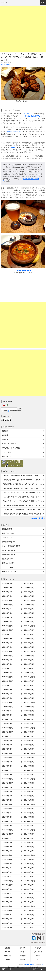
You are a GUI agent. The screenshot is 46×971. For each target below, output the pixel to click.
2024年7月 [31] (29, 634)
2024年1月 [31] (29, 647)
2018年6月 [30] (7, 791)
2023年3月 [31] (29, 668)
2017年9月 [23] (29, 808)
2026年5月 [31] (29, 587)
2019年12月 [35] (7, 753)
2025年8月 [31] (7, 609)
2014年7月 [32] (29, 889)
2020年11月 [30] (29, 728)
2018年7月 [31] (29, 787)
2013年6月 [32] (7, 919)
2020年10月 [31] (7, 732)
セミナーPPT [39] (8, 567)
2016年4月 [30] (7, 847)
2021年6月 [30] (7, 715)
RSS (38, 959)
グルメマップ (38, 952)
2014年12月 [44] (7, 881)
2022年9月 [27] (29, 681)
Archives (22, 959)
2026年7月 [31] (29, 583)
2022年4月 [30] (7, 694)
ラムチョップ (28, 114)
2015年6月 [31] (7, 868)
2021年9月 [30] (29, 706)
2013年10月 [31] (7, 910)
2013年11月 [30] (29, 906)
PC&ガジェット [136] (9, 571)
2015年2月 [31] (7, 876)
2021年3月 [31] (29, 719)
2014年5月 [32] (29, 893)
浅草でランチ (8, 956)
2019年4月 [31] (7, 770)
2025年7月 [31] (29, 609)
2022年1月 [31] (29, 698)
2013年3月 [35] (29, 923)
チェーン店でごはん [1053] (11, 546)
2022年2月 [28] (7, 698)
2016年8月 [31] (7, 838)
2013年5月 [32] (29, 919)
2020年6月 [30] (7, 740)
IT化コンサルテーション (10, 444)
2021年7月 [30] (29, 711)
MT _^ (43, 964)
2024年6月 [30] (7, 638)
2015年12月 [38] (7, 855)
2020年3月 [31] (29, 745)
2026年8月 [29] (7, 583)
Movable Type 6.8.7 (30, 964)
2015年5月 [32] (29, 868)
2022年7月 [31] (29, 685)
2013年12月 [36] (7, 906)
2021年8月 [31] (7, 711)
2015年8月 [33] (7, 864)
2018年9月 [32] (29, 783)
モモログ (7, 952)
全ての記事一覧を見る (37, 518)
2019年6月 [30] (7, 766)
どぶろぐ (23, 952)
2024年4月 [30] (7, 643)
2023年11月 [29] (29, 651)
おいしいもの (5, 64)
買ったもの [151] (7, 559)
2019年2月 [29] (7, 774)
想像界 (13, 147)
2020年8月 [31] (7, 736)
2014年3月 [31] (29, 898)
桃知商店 (7, 948)
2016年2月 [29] (7, 851)
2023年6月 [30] (7, 664)
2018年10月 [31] (7, 783)
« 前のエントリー (7, 969)
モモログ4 (4, 2)
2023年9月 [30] (29, 655)
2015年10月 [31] (7, 859)
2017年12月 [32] (7, 804)
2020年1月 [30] (29, 749)
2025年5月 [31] (29, 613)
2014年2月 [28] (7, 902)
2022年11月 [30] (29, 677)
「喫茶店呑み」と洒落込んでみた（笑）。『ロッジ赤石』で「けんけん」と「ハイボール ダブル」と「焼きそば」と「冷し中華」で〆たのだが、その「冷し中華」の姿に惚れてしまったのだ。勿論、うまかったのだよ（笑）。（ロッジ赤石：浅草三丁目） (23, 488)
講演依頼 (5, 439)
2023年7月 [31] (29, 660)
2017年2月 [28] (7, 825)
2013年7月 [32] (29, 915)
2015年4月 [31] (7, 872)
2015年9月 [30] (29, 859)
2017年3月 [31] (29, 821)
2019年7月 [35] (29, 762)
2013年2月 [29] (7, 927)
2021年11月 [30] (29, 702)
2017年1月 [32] (29, 825)
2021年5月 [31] (29, 715)
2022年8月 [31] (7, 685)
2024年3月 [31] (29, 643)
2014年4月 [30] (7, 898)
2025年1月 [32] (29, 621)
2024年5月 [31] (29, 638)
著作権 (8, 959)
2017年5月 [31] (29, 817)
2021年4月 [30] (7, 719)
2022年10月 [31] (7, 681)
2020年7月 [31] (29, 736)
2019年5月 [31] (29, 766)
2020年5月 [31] (29, 740)
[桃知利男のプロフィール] (6, 419)
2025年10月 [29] (7, 604)
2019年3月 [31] (29, 770)
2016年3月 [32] (29, 847)
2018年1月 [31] (29, 800)
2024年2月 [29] (7, 647)
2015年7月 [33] (29, 864)
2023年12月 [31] (7, 651)
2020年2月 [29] (7, 749)
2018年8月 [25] (7, 787)
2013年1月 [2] (28, 927)
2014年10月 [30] (7, 885)
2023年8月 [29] (7, 660)
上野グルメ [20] (7, 537)
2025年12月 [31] (7, 600)
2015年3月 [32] (29, 872)
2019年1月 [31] (29, 774)
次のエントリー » (39, 969)
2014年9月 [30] (29, 885)
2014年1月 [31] (29, 902)
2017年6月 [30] (7, 817)
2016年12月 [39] (7, 830)
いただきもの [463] (8, 554)
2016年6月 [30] (7, 842)
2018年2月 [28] (7, 800)
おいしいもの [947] (8, 550)
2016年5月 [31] (29, 842)
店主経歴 (5, 435)
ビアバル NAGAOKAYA (32, 116)
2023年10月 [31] (7, 655)
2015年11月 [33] (29, 855)
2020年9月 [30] (29, 732)
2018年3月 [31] (29, 796)
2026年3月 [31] (29, 592)
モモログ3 (38, 948)
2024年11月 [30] (29, 626)
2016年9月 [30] (29, 834)
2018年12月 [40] (7, 779)
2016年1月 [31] (29, 851)
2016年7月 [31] (29, 838)
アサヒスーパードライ (14, 132)
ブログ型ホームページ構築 (11, 448)
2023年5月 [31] (29, 664)
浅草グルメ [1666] (8, 533)
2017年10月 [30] (7, 808)
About (38, 956)
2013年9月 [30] (29, 910)
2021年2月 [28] (7, 723)
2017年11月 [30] (29, 804)
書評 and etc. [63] (8, 563)
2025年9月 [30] (29, 604)
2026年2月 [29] (7, 596)
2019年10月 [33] (7, 757)
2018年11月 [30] (29, 779)
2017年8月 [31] (7, 813)
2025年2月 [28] (7, 621)
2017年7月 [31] (29, 813)
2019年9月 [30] (29, 757)
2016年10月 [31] (7, 834)
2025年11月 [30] (29, 600)
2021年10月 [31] (7, 706)
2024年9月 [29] (29, 630)
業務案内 (5, 431)
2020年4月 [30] (7, 745)
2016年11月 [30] (29, 830)
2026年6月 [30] (7, 587)
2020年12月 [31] (7, 728)
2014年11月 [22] (29, 881)
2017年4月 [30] (7, 821)
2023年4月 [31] (7, 668)
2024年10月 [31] (7, 630)
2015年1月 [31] (29, 876)
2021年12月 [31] (7, 702)
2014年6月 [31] (7, 893)
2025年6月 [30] (7, 613)
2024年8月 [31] (7, 634)
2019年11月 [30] (29, 753)
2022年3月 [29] (29, 694)
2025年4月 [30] (7, 617)
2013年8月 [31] (7, 915)
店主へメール (6, 456)
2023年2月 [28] (7, 672)
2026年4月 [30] (7, 592)
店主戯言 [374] (7, 529)
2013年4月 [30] (7, 923)
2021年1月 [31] (29, 723)
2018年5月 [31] (29, 791)
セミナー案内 (6, 452)
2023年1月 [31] (29, 672)
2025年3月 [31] (29, 617)
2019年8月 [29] (7, 762)
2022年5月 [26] (29, 689)
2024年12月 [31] (7, 626)
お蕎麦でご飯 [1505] (8, 542)
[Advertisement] (23, 29)
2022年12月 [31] (7, 677)
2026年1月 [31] (29, 596)
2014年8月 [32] (7, 889)
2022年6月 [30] (7, 689)
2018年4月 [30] (7, 796)
